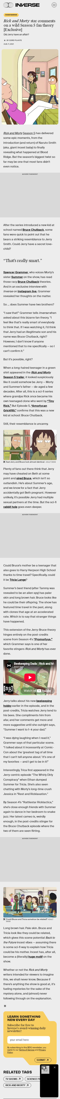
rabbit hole (10, 507)
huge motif (35, 956)
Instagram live (27, 291)
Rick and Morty (15, 1085)
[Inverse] (27, 5)
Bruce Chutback (33, 230)
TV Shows (11, 1078)
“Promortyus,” (43, 639)
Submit (41, 1059)
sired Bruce (23, 478)
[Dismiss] (54, 1067)
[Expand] (43, 1067)
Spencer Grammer (15, 272)
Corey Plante (15, 40)
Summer (17, 277)
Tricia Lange (18, 580)
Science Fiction (37, 1078)
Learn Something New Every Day (23, 1017)
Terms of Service (26, 1050)
